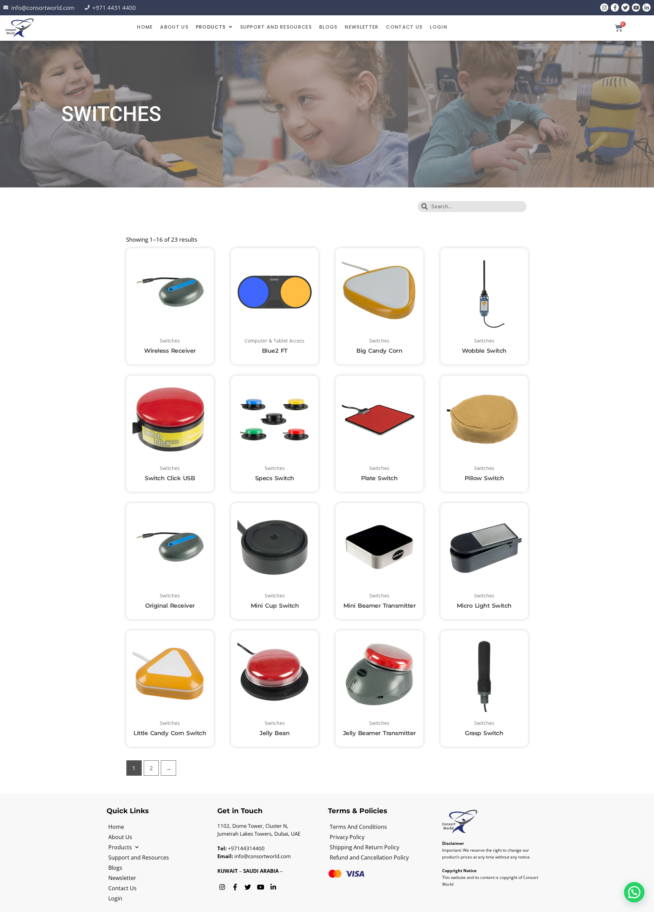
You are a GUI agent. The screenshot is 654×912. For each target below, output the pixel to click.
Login (438, 27)
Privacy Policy (347, 837)
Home (145, 27)
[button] (214, 27)
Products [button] (210, 27)
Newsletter (361, 27)
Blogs (328, 27)
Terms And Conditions (358, 827)
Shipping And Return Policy (364, 847)
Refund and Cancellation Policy (369, 857)
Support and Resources (276, 27)
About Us (174, 27)
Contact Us (404, 27)
